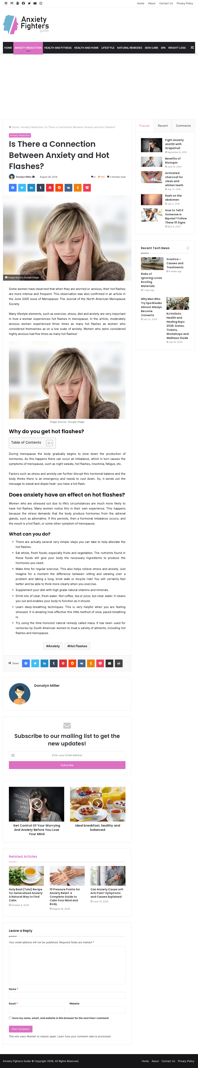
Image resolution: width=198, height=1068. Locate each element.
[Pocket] (87, 188)
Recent (163, 125)
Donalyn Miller (24, 176)
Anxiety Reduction (28, 47)
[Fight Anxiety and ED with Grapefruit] (151, 145)
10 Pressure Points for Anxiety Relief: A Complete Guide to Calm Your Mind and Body (65, 896)
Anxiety (54, 646)
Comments (183, 125)
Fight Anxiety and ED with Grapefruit (174, 144)
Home (140, 3)
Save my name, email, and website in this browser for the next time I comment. (60, 1018)
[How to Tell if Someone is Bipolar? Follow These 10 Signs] (151, 215)
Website (74, 1003)
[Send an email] (33, 176)
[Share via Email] (109, 663)
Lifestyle (107, 47)
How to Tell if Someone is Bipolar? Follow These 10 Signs (176, 216)
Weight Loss (177, 47)
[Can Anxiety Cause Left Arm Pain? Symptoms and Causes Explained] (107, 876)
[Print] (119, 663)
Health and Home (86, 47)
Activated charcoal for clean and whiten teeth (174, 179)
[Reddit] (59, 188)
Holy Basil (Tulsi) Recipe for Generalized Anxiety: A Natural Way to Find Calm (26, 894)
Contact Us (166, 3)
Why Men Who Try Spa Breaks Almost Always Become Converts (151, 307)
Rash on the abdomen (173, 198)
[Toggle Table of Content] (47, 443)
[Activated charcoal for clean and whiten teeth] (151, 177)
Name (13, 989)
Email (13, 1003)
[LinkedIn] (31, 188)
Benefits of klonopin (173, 161)
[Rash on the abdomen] (151, 200)
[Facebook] (13, 188)
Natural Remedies (129, 47)
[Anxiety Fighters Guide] (26, 24)
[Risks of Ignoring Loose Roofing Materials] (152, 263)
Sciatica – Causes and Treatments (174, 263)
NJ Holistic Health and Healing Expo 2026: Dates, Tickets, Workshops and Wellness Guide (177, 326)
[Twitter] (22, 188)
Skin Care (151, 47)
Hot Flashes (78, 646)
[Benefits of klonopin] (151, 162)
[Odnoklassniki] (78, 188)
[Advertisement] (99, 86)
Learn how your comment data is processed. (84, 1036)
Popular (144, 125)
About (151, 3)
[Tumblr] (40, 188)
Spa (163, 47)
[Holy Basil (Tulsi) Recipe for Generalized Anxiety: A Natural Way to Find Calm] (26, 876)
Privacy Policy (185, 3)
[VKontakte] (68, 188)
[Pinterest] (50, 188)
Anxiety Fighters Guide (17, 1061)
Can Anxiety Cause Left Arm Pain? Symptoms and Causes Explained (106, 893)
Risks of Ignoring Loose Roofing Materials (151, 280)
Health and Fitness (58, 47)
